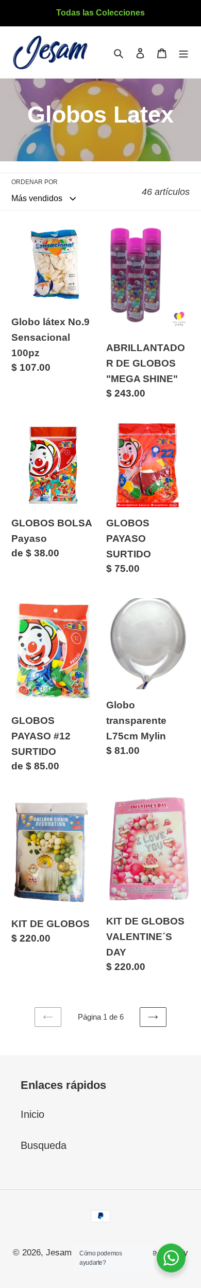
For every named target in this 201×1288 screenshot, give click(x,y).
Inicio (32, 1114)
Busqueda (43, 1145)
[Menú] (183, 52)
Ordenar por (34, 182)
